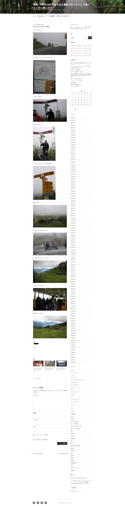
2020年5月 (73, 289)
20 (81, 102)
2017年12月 (73, 359)
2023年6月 (73, 205)
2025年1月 (73, 164)
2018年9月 (73, 337)
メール (35, 419)
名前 (34, 413)
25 (75, 104)
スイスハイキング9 (75, 86)
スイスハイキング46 (37, 368)
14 (84, 99)
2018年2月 (73, 355)
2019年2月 (73, 325)
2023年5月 (73, 208)
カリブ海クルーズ (74, 382)
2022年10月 (73, 225)
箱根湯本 (72, 460)
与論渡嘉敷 (73, 414)
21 (84, 102)
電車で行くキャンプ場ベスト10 (63, 16)
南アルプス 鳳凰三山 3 (76, 69)
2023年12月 (73, 191)
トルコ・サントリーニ (75, 399)
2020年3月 (73, 293)
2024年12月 (73, 166)
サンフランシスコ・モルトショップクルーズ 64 (81, 48)
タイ (72, 396)
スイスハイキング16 (49, 368)
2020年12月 (73, 274)
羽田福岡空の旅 (74, 462)
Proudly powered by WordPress (64, 502)
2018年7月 (73, 342)
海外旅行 (72, 450)
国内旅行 (72, 433)
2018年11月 (73, 332)
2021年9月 (73, 257)
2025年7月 (73, 149)
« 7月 (75, 109)
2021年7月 (73, 259)
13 (81, 99)
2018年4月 (73, 350)
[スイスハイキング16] (50, 364)
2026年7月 (73, 120)
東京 (72, 443)
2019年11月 (73, 303)
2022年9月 (73, 227)
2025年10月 (73, 142)
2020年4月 (73, 291)
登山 (72, 453)
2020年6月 (73, 286)
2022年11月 (73, 223)
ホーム (34, 16)
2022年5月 (73, 237)
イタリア (72, 374)
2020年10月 (73, 279)
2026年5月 (73, 125)
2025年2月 (73, 161)
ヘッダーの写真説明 (50, 16)
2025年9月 (73, 144)
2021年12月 (73, 249)
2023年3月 (73, 213)
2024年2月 (73, 186)
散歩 (72, 440)
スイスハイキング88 (60, 368)
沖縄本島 (72, 448)
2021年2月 (73, 269)
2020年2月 (73, 296)
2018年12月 (73, 330)
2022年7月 (73, 232)
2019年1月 (73, 328)
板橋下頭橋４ (73, 82)
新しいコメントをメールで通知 (40, 435)
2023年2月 (73, 215)
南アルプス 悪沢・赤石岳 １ (77, 78)
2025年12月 (73, 137)
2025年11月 (73, 139)
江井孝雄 (42, 24)
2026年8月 (73, 117)
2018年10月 (73, 335)
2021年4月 (73, 264)
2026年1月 (73, 135)
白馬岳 (72, 455)
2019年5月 (73, 318)
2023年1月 (73, 218)
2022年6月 (73, 235)
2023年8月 (73, 201)
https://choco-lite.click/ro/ (80, 477)
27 (81, 104)
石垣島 (72, 458)
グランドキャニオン (75, 384)
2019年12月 (73, 301)
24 (72, 104)
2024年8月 (73, 176)
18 (75, 102)
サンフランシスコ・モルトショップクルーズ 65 (81, 45)
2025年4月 (73, 157)
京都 (72, 416)
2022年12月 (73, 220)
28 (84, 104)
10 (72, 99)
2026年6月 (73, 122)
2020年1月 (73, 298)
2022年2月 (73, 245)
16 (90, 99)
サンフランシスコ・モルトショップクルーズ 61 (81, 55)
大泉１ (72, 477)
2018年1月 (73, 357)
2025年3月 (73, 159)
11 (75, 99)
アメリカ (72, 370)
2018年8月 (73, 340)
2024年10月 (73, 171)
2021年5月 (73, 262)
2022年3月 (73, 242)
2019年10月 (73, 306)
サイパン (72, 389)
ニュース (72, 404)
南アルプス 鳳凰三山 (75, 428)
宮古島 (72, 436)
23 (90, 102)
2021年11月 (73, 252)
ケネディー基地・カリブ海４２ (77, 71)
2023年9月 (73, 198)
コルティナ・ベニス (75, 387)
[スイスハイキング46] (38, 364)
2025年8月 (73, 147)
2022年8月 (73, 230)
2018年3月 (73, 352)
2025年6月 (73, 152)
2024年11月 (73, 169)
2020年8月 (73, 281)
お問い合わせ (41, 16)
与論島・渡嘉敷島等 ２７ (76, 84)
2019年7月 (73, 313)
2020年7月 (73, 284)
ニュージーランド (74, 401)
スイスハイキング (38, 378)
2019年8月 (73, 311)
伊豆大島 (72, 418)
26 (78, 104)
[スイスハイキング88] (61, 364)
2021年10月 (73, 254)
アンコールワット (74, 372)
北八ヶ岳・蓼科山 (74, 423)
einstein (85, 483)
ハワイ (72, 406)
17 (72, 102)
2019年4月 (73, 320)
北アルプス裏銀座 (74, 421)
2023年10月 (73, 196)
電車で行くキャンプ (75, 467)
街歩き (72, 465)
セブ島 (72, 394)
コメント (36, 395)
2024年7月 (73, 179)
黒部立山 (72, 470)
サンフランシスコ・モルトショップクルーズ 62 (81, 53)
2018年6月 (73, 345)
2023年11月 (73, 193)
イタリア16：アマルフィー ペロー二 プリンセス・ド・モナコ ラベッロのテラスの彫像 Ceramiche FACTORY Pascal (81, 482)
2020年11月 (73, 276)
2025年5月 (73, 154)
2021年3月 (73, 267)
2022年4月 (73, 240)
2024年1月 (73, 188)
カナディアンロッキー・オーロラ (77, 379)
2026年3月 (73, 130)
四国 (72, 431)
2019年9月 (73, 308)
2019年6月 (73, 315)
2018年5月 (73, 347)
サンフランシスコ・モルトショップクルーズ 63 (81, 50)
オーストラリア (74, 377)
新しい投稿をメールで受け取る (40, 439)
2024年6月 (73, 181)
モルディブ (73, 411)
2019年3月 (73, 323)
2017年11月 (73, 362)
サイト (34, 426)
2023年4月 (73, 210)
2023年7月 (73, 203)
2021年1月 (73, 271)
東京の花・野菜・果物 (75, 445)
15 (87, 99)
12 (78, 99)
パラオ (72, 409)
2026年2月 (73, 132)
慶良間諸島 (73, 438)
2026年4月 (73, 127)
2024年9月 (73, 174)
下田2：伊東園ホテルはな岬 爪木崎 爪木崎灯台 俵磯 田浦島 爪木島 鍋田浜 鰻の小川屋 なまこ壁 (81, 75)
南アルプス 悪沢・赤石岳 (76, 426)
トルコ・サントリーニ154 (76, 80)
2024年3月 (73, 183)
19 (78, 102)
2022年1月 (73, 247)
